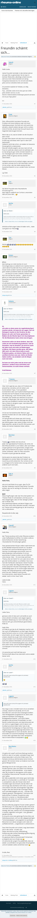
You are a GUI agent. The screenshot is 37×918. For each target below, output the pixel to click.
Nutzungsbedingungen (24, 903)
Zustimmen (12, 915)
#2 (34, 176)
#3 (34, 197)
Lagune (11, 591)
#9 (34, 468)
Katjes (11, 255)
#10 (34, 516)
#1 (34, 104)
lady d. (11, 474)
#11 (34, 585)
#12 (34, 659)
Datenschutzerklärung (17, 907)
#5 (34, 249)
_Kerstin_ (4, 107)
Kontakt (8, 903)
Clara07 (11, 525)
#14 (34, 740)
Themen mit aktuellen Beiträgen (24, 10)
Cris (10, 182)
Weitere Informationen (21, 915)
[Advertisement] (18, 28)
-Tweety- (12, 379)
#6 (34, 292)
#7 (34, 373)
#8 (34, 429)
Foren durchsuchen (7, 10)
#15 (34, 855)
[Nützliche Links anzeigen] (34, 42)
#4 (34, 231)
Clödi (10, 114)
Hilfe (14, 903)
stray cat (4, 295)
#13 (34, 687)
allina (10, 860)
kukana (11, 301)
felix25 (11, 62)
